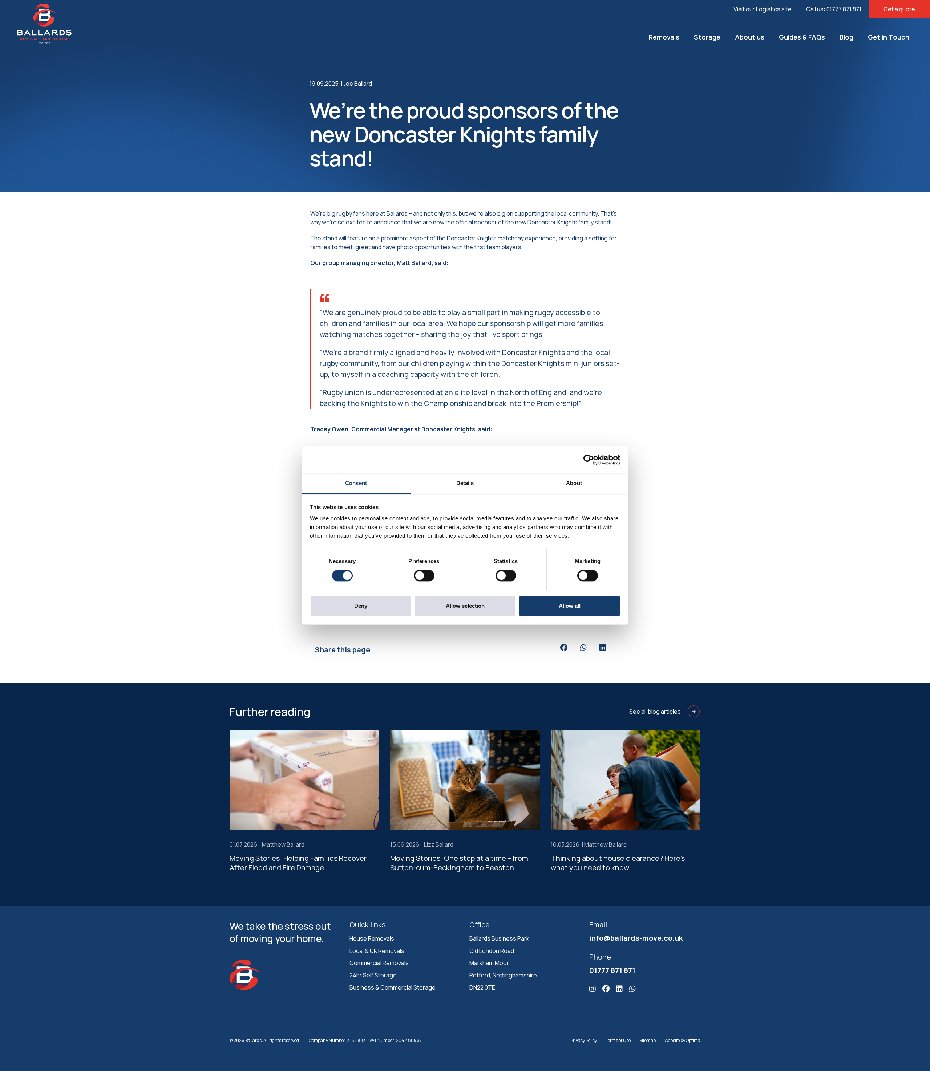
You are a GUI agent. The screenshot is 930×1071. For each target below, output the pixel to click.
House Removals (371, 938)
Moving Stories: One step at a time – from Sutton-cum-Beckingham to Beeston (459, 862)
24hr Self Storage (373, 975)
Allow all (570, 606)
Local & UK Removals (376, 951)
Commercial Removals (379, 963)
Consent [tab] (356, 483)
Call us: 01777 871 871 (833, 9)
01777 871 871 (612, 970)
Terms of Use (618, 1040)
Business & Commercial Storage (392, 987)
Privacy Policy (583, 1040)
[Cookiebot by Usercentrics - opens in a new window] (588, 459)
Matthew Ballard (283, 844)
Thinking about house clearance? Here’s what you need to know (618, 862)
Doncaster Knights (552, 222)
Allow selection (465, 606)
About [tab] (574, 483)
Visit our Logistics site (762, 9)
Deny (360, 606)
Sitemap (647, 1040)
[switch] (424, 576)
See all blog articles (655, 712)
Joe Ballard (357, 83)
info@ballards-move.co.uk (636, 938)
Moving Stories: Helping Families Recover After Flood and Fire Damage (298, 862)
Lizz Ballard (438, 844)
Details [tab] (465, 483)
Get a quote (899, 9)
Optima (693, 1040)
